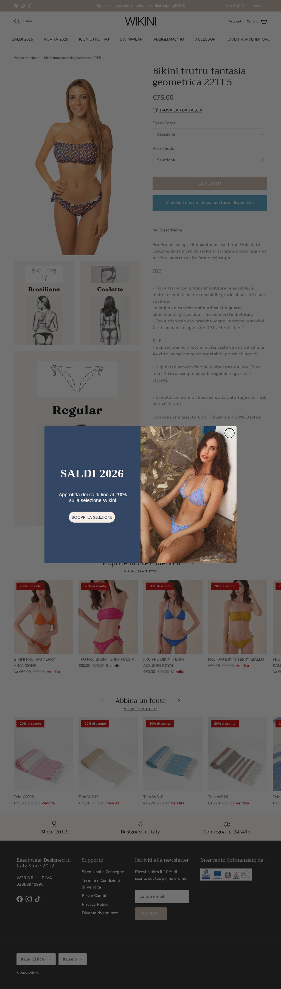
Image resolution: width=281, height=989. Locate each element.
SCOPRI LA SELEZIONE (92, 517)
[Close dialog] (229, 433)
